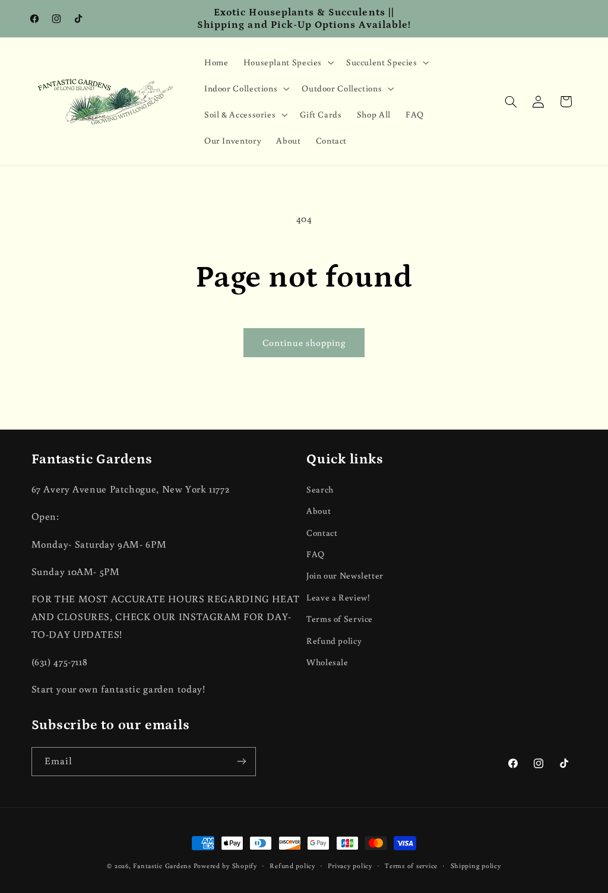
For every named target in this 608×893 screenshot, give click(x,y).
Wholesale (327, 662)
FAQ (315, 554)
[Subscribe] (241, 761)
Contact (321, 532)
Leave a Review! (338, 597)
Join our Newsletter (345, 575)
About (318, 510)
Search (320, 489)
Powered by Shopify (225, 865)
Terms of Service (339, 618)
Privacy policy (350, 865)
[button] (287, 62)
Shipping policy (476, 865)
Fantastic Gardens (162, 865)
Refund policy (334, 640)
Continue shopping (304, 342)
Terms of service (411, 865)
